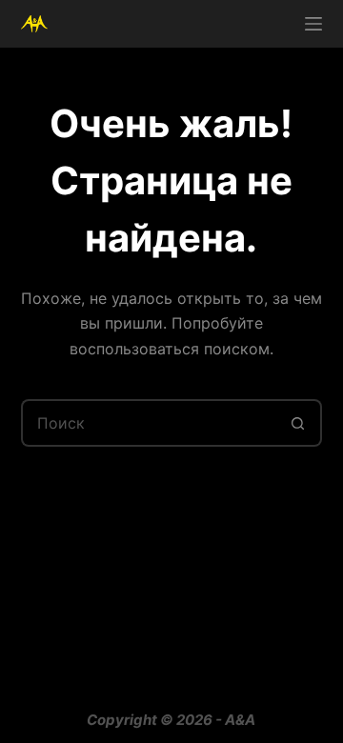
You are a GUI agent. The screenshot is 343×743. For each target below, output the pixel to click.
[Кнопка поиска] (298, 423)
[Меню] (313, 23)
